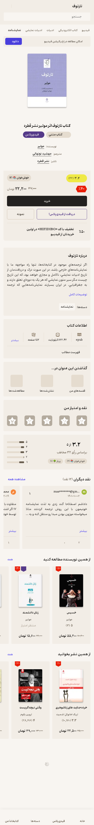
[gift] (47, 114)
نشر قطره (43, 161)
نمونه (20, 214)
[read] (16, 381)
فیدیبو (86, 30)
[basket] (17, 6)
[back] (88, 6)
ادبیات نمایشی (33, 30)
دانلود (15, 41)
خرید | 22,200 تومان (25, 819)
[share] (36, 114)
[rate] (82, 420)
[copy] (10, 231)
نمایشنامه (14, 30)
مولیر (41, 146)
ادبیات (50, 30)
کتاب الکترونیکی (67, 30)
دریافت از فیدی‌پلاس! (62, 214)
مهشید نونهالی (42, 153)
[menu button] (6, 6)
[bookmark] (57, 114)
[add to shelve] (77, 381)
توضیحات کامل (78, 294)
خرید (47, 201)
